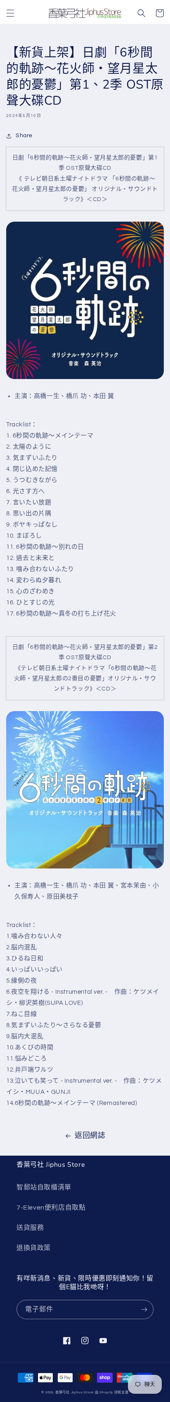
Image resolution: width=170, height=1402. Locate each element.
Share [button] (24, 135)
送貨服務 (30, 1227)
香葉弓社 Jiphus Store (74, 1392)
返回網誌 (90, 1136)
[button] (10, 13)
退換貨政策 (34, 1248)
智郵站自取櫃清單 (44, 1187)
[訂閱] (144, 1309)
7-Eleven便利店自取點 (51, 1207)
